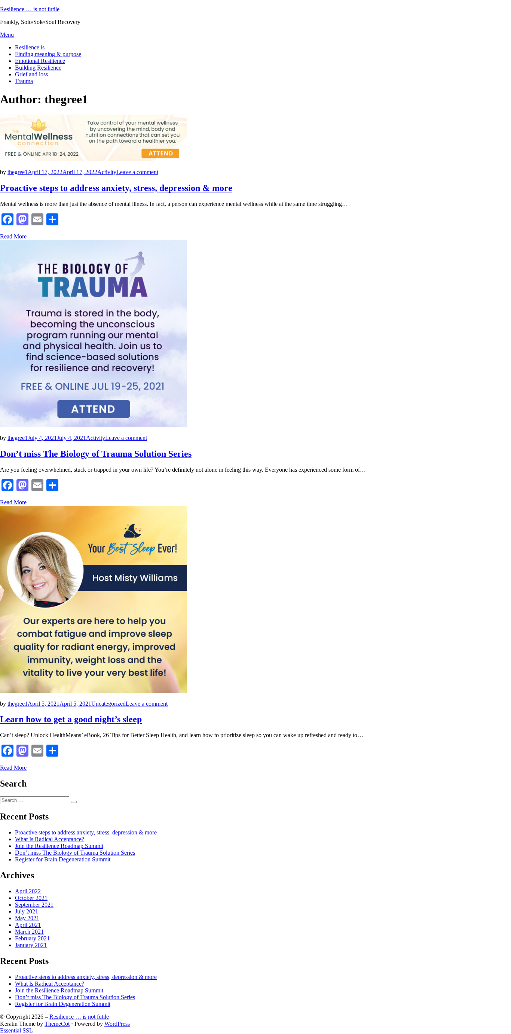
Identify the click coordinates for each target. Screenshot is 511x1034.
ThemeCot (57, 1024)
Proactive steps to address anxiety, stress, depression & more (116, 188)
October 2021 (31, 898)
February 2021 (32, 938)
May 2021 (27, 918)
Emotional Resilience (40, 61)
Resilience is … (33, 47)
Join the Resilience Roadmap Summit (59, 846)
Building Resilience (38, 67)
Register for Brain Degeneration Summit (62, 859)
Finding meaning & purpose (48, 54)
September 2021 (34, 904)
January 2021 (31, 945)
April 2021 (28, 925)
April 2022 (28, 891)
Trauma (24, 81)
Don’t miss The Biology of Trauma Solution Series (96, 454)
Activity (106, 172)
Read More (13, 236)
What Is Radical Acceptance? (49, 839)
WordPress (117, 1024)
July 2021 (26, 911)
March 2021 (29, 931)
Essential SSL (16, 1030)
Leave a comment (137, 172)
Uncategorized (108, 703)
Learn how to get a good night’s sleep (71, 719)
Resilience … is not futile (29, 9)
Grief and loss (31, 74)
